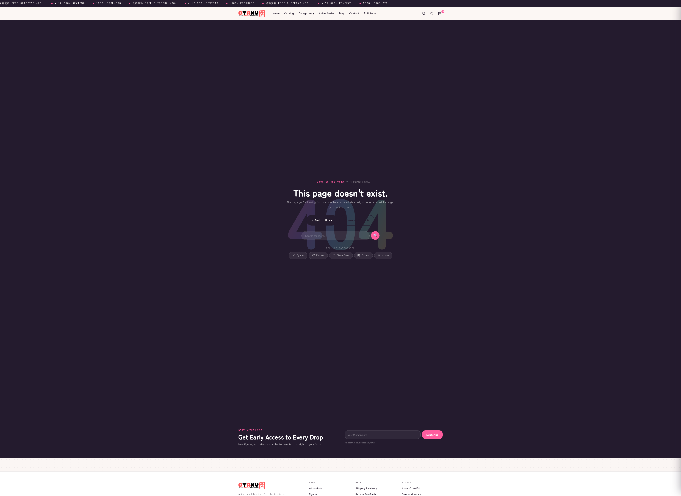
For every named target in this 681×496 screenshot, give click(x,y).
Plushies (320, 255)
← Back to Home (322, 220)
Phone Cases (343, 255)
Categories (306, 13)
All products (316, 488)
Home (276, 13)
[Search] (424, 13)
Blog (342, 13)
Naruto (385, 255)
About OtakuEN (411, 488)
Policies (370, 13)
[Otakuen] (270, 485)
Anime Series (326, 13)
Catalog (289, 13)
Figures (300, 255)
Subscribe (432, 435)
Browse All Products (357, 220)
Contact (354, 13)
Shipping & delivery (366, 488)
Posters (365, 255)
